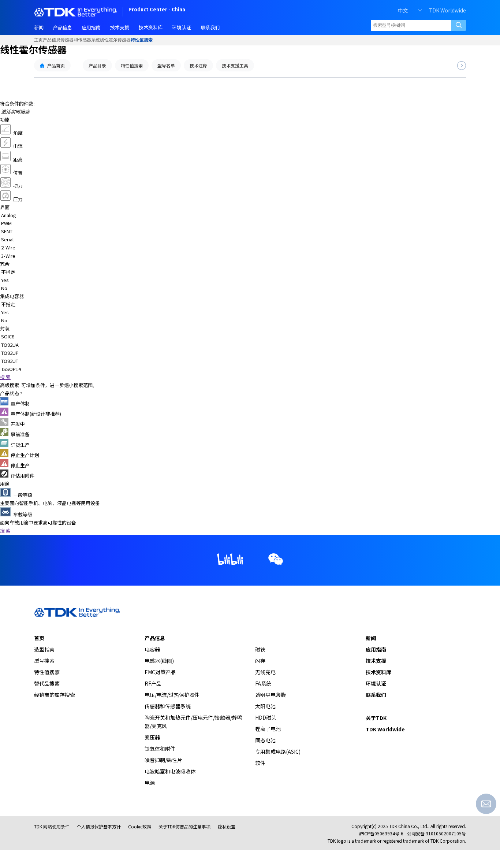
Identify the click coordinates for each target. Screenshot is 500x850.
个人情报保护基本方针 (99, 826)
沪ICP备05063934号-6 (381, 833)
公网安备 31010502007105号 (436, 833)
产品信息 (51, 39)
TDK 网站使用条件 (52, 826)
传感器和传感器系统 (80, 39)
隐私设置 (226, 826)
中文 (403, 10)
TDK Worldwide (447, 10)
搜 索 (5, 377)
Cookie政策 (139, 826)
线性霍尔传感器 (115, 39)
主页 (38, 39)
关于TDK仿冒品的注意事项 (184, 826)
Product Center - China (156, 10)
